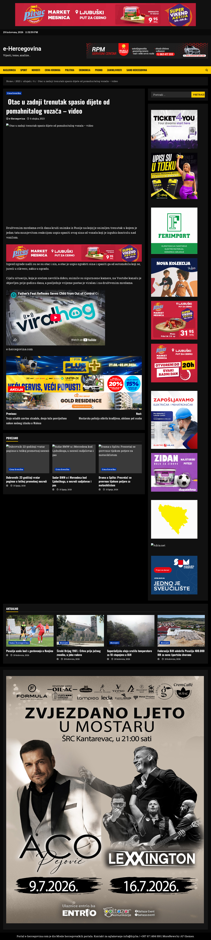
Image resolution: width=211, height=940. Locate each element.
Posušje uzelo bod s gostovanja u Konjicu (29, 651)
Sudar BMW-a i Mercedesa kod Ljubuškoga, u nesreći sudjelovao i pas (71, 481)
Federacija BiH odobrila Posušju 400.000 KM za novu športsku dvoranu (181, 653)
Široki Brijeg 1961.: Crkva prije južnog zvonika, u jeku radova (79, 653)
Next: (110, 416)
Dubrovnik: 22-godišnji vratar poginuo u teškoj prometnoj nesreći (26, 479)
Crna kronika (52, 70)
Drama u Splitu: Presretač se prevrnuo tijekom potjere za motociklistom (115, 481)
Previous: (36, 418)
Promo (98, 70)
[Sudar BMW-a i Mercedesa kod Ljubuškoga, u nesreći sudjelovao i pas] (73, 458)
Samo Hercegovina (137, 70)
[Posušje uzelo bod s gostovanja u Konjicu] (30, 631)
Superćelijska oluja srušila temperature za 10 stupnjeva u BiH (129, 653)
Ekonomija (84, 70)
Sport (23, 70)
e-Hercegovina (22, 48)
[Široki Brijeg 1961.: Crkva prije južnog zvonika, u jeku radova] (80, 631)
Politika (69, 70)
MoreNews (169, 936)
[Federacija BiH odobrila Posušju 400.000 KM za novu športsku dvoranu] (181, 631)
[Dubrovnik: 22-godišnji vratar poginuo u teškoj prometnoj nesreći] (27, 458)
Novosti (36, 70)
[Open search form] (207, 70)
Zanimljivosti (114, 70)
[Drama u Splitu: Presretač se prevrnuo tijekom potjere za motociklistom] (120, 458)
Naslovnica (9, 70)
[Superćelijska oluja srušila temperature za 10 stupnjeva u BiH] (130, 631)
